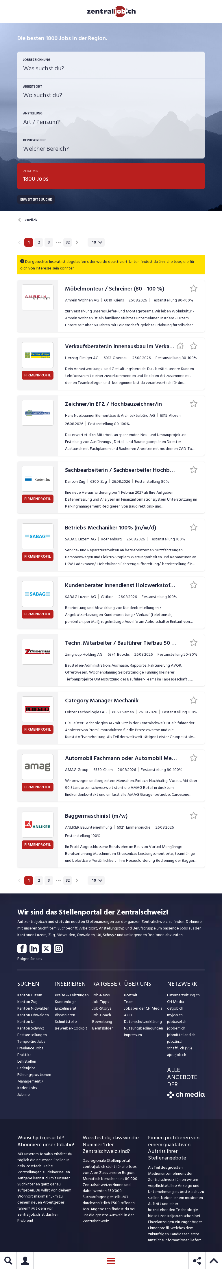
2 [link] (39, 242)
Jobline (23, 1094)
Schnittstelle (66, 1021)
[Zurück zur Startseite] (186, 1097)
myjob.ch (175, 1015)
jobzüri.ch (175, 1041)
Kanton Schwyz (30, 1028)
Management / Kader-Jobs (30, 1084)
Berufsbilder (102, 1028)
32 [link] (68, 242)
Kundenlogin (66, 1001)
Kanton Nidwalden (33, 1008)
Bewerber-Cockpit (71, 1028)
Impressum (133, 1035)
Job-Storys (101, 1008)
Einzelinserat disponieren (66, 1011)
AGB (128, 1015)
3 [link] (49, 242)
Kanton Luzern (29, 995)
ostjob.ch (175, 1008)
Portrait (131, 995)
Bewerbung (102, 1021)
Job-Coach (101, 1015)
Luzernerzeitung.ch (183, 995)
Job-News (101, 995)
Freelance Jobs (30, 1048)
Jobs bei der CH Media (143, 1008)
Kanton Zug (27, 1001)
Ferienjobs (26, 1068)
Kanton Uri (26, 1021)
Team (129, 1001)
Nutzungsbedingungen (143, 1028)
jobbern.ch (176, 1028)
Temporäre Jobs (31, 1041)
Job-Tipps (100, 1001)
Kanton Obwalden (33, 1015)
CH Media (175, 1001)
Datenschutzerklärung (143, 1021)
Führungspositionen (34, 1074)
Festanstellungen (32, 1035)
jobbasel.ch (176, 1021)
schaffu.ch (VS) (179, 1048)
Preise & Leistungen (72, 995)
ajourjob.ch (176, 1054)
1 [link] (28, 242)
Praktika (24, 1054)
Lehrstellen (26, 1061)
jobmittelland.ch (181, 1035)
